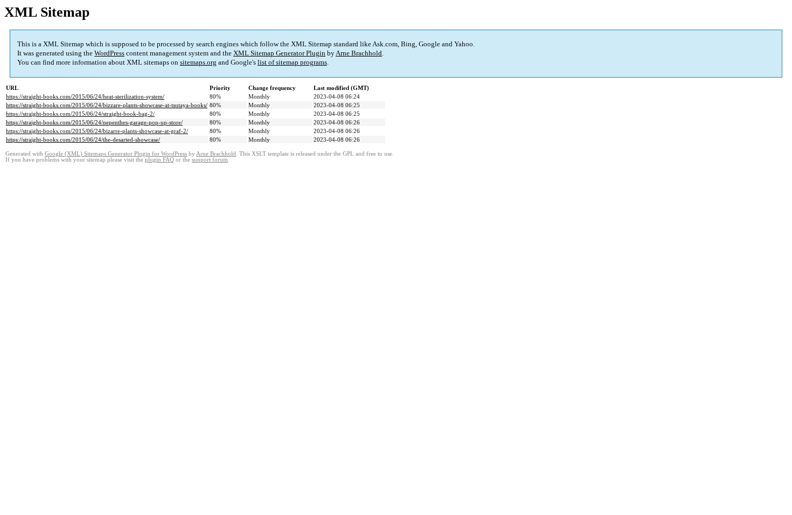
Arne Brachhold (359, 53)
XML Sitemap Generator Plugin (279, 53)
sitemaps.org (198, 62)
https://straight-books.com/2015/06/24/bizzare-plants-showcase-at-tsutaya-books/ (106, 105)
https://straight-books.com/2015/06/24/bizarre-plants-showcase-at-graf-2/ (97, 131)
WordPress (109, 53)
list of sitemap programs (292, 62)
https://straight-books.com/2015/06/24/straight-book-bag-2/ (80, 113)
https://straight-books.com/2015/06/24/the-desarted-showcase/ (83, 139)
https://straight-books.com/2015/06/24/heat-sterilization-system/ (85, 96)
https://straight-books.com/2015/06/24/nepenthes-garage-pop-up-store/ (94, 122)
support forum (210, 160)
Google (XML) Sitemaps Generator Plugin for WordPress (116, 154)
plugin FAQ (159, 160)
